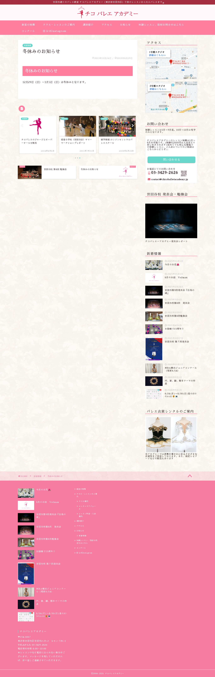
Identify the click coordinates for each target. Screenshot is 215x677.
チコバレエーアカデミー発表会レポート (166, 241)
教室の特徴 (28, 25)
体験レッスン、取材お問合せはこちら (161, 25)
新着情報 (27, 45)
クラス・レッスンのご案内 (59, 25)
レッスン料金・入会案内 (87, 515)
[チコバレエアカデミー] (107, 18)
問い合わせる (171, 159)
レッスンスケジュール (87, 507)
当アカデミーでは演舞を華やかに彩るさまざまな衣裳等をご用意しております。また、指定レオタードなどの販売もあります (171, 456)
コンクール (28, 31)
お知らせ (125, 25)
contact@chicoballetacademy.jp (169, 179)
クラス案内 (83, 501)
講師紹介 (88, 25)
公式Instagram (55, 31)
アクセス (107, 25)
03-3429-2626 (164, 172)
